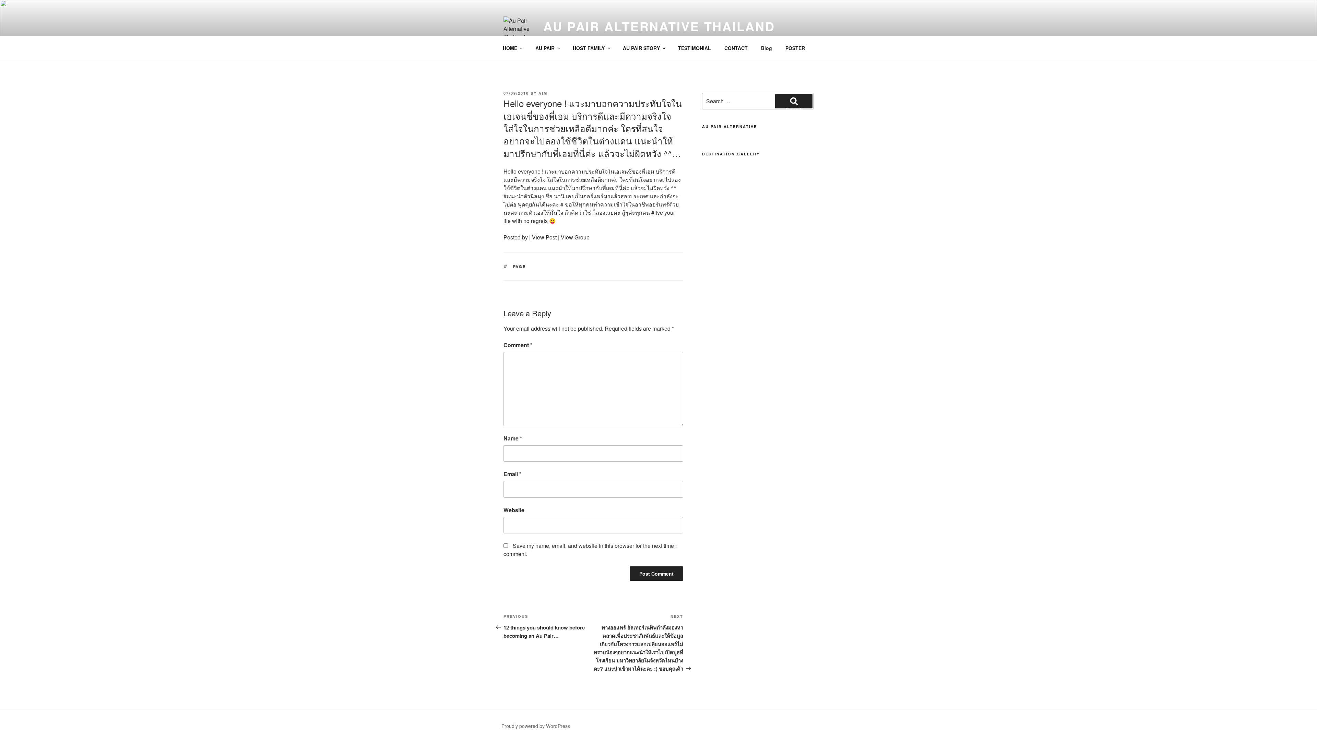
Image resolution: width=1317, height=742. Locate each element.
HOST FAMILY (589, 48)
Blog (766, 48)
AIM (542, 93)
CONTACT (736, 48)
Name (512, 438)
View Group (575, 237)
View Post (544, 237)
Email (512, 474)
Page (519, 266)
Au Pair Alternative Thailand (659, 26)
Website (513, 510)
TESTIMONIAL (694, 48)
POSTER (795, 48)
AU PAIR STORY (641, 48)
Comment (517, 345)
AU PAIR (545, 48)
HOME (510, 48)
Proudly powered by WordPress (535, 725)
